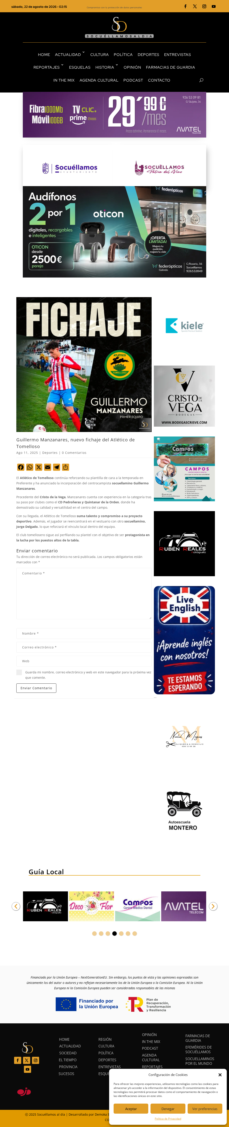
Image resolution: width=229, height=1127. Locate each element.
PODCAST (133, 80)
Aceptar (131, 1108)
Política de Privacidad (168, 1119)
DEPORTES (148, 54)
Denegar (167, 1108)
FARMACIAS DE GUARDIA (170, 67)
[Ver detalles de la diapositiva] (45, 906)
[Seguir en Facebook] (185, 6)
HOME (44, 54)
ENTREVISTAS (177, 54)
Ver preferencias (204, 1108)
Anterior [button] (16, 906)
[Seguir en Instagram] (204, 6)
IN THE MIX (64, 80)
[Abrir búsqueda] (193, 80)
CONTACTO (159, 80)
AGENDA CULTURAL (99, 80)
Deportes (50, 452)
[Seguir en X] (195, 6)
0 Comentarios (74, 452)
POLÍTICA (123, 54)
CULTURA (99, 54)
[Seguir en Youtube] (214, 6)
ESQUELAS (80, 67)
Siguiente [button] (213, 906)
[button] (220, 1075)
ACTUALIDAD (68, 54)
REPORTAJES (47, 67)
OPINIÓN (132, 67)
